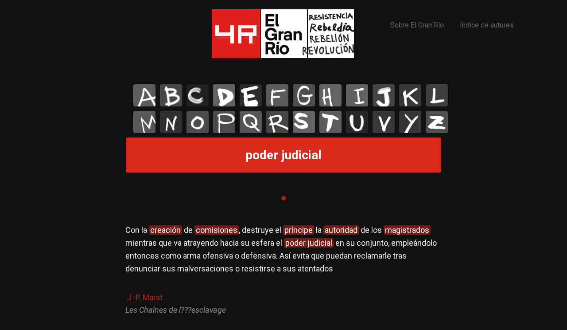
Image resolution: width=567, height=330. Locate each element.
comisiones (216, 230)
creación (165, 230)
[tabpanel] (283, 270)
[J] (384, 95)
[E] (251, 95)
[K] (410, 95)
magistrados (407, 230)
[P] (224, 122)
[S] (304, 122)
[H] (330, 95)
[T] (330, 122)
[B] (171, 95)
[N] (171, 122)
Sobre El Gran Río (417, 25)
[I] (357, 95)
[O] (197, 122)
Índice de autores (487, 25)
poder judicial (308, 243)
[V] (384, 122)
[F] (277, 95)
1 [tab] (283, 198)
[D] (224, 95)
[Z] (437, 122)
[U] (357, 122)
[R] (277, 122)
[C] (197, 95)
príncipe (298, 230)
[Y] (410, 122)
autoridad (341, 230)
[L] (437, 95)
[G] (304, 95)
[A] (144, 95)
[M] (144, 122)
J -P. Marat (145, 297)
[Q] (251, 122)
